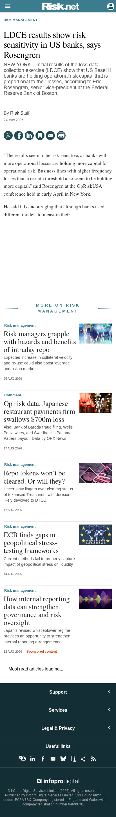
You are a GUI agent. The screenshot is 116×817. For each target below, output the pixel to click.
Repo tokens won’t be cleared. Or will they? (34, 476)
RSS (93, 758)
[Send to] (50, 135)
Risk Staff (19, 113)
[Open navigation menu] (5, 6)
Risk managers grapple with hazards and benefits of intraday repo (40, 341)
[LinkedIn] (29, 135)
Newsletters (53, 758)
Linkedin (32, 758)
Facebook (42, 758)
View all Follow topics (22, 758)
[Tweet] (8, 135)
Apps (73, 758)
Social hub (83, 758)
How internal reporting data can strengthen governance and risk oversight (37, 610)
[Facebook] (18, 135)
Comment (12, 395)
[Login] (110, 6)
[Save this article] (39, 135)
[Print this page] (61, 135)
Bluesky (63, 758)
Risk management (20, 20)
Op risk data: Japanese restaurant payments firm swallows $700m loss (39, 411)
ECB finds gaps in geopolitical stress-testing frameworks (31, 542)
